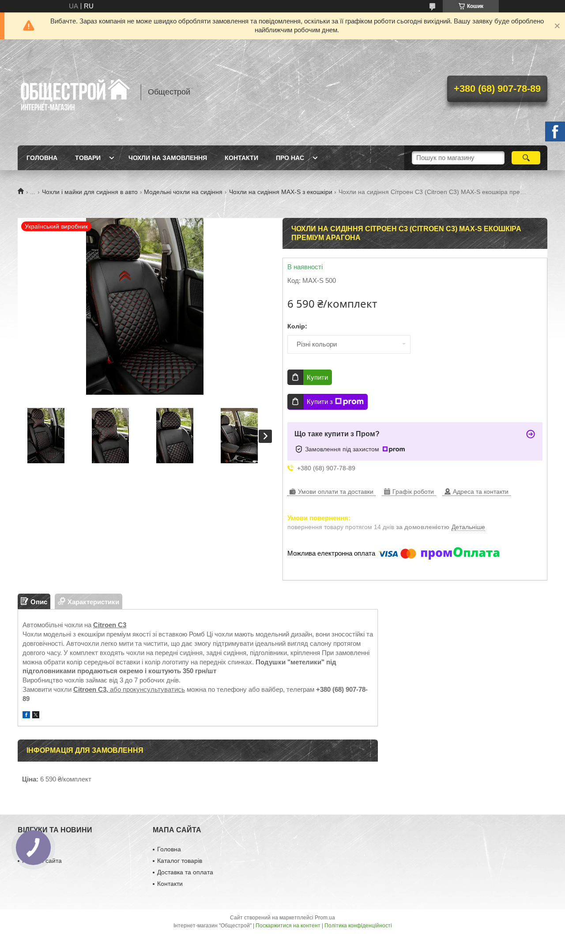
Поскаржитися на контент (288, 926)
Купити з (320, 401)
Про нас (290, 157)
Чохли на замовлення (167, 157)
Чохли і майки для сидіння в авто (90, 191)
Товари (88, 157)
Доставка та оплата (185, 872)
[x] (35, 716)
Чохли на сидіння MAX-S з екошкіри (280, 191)
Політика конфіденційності (358, 926)
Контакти (241, 157)
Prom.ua (325, 918)
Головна (41, 157)
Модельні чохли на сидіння (183, 191)
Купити (317, 377)
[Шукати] (526, 157)
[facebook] (26, 716)
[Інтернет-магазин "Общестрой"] (75, 92)
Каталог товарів (179, 860)
